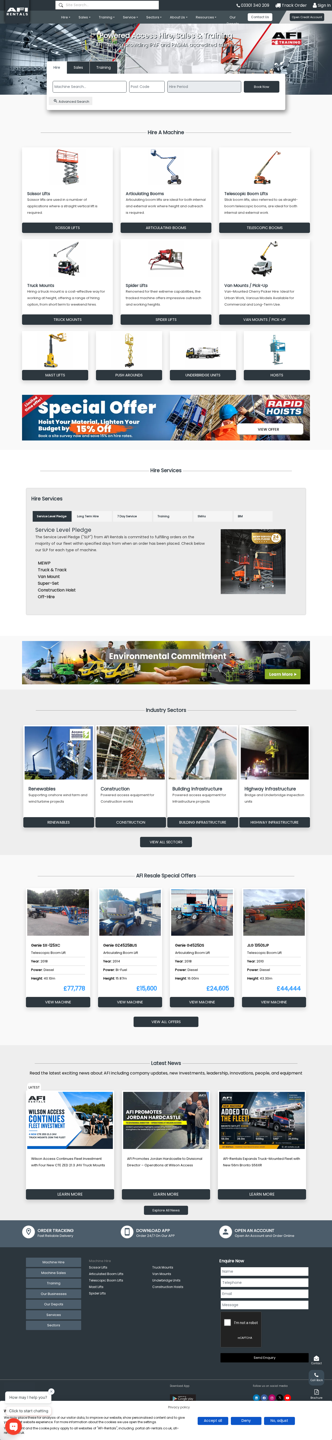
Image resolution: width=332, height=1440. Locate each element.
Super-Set (48, 583)
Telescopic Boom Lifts (106, 1280)
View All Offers (166, 1021)
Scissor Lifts (98, 1267)
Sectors (152, 17)
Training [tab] (53, 1283)
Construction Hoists (167, 1287)
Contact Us (260, 17)
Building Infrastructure (202, 822)
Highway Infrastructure (275, 822)
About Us (177, 17)
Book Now (261, 87)
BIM (240, 516)
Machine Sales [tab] (53, 1272)
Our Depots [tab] (53, 1304)
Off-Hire (46, 597)
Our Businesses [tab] (54, 1293)
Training (105, 17)
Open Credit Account (307, 17)
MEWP (44, 563)
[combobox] (107, 5)
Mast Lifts (96, 1287)
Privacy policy (179, 1407)
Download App (179, 1386)
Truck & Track (52, 570)
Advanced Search (73, 101)
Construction (130, 822)
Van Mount (49, 577)
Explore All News (166, 1210)
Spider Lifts (97, 1293)
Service (129, 17)
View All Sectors (166, 842)
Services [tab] (53, 1314)
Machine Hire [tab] (54, 1262)
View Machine (58, 1002)
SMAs (202, 516)
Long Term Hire (88, 516)
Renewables (58, 822)
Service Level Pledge (51, 516)
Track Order (294, 5)
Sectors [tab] (53, 1325)
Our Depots (233, 20)
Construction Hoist (57, 590)
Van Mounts (161, 1274)
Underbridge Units (166, 1280)
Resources (205, 17)
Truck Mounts (162, 1267)
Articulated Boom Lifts (106, 1274)
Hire (64, 17)
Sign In (324, 5)
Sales (83, 17)
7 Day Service (127, 516)
